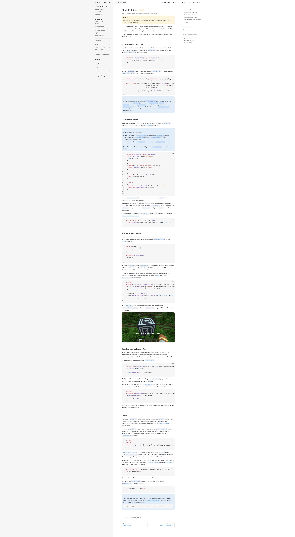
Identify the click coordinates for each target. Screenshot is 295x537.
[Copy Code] (172, 57)
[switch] (189, 2)
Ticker (186, 22)
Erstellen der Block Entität (190, 12)
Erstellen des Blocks (189, 14)
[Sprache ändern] (183, 2)
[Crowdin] (199, 2)
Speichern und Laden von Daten (192, 19)
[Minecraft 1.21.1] (178, 2)
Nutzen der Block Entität (190, 17)
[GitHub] (194, 2)
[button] (110, 7)
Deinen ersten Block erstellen (130, 216)
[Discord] (196, 2)
